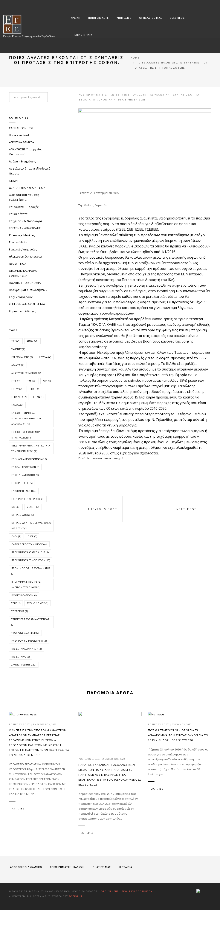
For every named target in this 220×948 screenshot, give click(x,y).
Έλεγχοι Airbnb (22, 357)
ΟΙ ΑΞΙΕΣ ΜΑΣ (102, 867)
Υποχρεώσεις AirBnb (25, 632)
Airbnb (32, 341)
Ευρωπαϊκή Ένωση (23, 491)
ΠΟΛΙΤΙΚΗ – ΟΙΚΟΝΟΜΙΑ (25, 283)
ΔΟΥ (47, 381)
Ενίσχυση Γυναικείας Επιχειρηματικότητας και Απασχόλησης (26, 418)
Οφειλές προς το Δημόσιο (29, 544)
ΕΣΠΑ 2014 (18, 396)
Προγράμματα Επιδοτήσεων (28, 290)
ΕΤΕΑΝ (38, 396)
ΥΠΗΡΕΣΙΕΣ (123, 17)
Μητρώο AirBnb (22, 514)
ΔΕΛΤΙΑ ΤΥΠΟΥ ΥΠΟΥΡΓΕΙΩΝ (27, 188)
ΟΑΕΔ (16, 536)
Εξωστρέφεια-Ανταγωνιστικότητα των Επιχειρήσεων (30, 448)
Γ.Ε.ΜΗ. (13, 180)
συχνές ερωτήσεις (23, 664)
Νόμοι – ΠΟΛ (17, 264)
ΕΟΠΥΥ (16, 389)
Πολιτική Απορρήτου (137, 891)
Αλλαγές (17, 365)
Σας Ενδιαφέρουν (20, 297)
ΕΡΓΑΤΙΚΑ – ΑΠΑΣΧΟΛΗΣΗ (26, 228)
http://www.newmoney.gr (104, 458)
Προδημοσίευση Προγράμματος (30, 571)
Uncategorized (19, 135)
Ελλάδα (17, 404)
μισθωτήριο (20, 656)
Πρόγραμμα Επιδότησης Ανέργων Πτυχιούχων (26, 584)
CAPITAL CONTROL (21, 128)
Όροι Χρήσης (110, 891)
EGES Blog (177, 17)
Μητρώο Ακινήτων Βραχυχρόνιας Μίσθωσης (31, 525)
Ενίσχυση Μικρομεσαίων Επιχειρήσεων (26, 435)
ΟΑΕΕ (32, 536)
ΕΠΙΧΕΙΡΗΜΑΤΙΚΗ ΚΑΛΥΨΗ (67, 867)
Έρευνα (45, 357)
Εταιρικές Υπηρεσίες (23, 249)
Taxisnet (18, 349)
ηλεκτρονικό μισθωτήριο (29, 640)
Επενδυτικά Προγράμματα (29, 459)
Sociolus (75, 896)
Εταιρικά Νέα (18, 242)
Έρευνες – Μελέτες (22, 235)
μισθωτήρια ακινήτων (26, 648)
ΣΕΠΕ (15, 603)
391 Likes (87, 832)
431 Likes (18, 808)
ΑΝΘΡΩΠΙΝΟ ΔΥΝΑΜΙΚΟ (26, 867)
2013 (15, 341)
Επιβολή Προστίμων (25, 467)
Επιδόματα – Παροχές (23, 207)
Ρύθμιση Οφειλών (24, 595)
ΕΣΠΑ (34, 389)
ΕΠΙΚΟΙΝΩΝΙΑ (83, 34)
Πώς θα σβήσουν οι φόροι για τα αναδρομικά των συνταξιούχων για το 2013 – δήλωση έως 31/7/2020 (178, 735)
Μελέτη (33, 506)
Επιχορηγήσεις (21, 483)
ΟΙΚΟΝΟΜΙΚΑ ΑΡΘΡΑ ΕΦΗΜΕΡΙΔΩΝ (119, 99)
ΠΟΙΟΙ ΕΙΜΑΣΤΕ (98, 17)
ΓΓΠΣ (15, 381)
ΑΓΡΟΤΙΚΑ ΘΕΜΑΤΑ (21, 142)
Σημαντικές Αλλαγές (22, 311)
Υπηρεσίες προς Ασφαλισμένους (30, 622)
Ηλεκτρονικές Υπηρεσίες (26, 256)
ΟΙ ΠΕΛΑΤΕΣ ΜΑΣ (150, 17)
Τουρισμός (19, 611)
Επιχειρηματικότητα (25, 475)
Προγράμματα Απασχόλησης (30, 552)
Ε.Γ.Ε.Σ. (101, 94)
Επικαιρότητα (18, 214)
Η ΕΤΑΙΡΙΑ (125, 867)
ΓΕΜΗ (31, 381)
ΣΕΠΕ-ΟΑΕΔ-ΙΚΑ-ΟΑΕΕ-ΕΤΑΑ (27, 304)
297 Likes (157, 788)
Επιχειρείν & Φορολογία (25, 221)
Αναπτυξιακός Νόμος (26, 373)
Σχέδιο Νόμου (37, 603)
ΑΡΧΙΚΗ (75, 17)
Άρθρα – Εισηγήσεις (22, 161)
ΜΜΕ (15, 506)
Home (135, 57)
